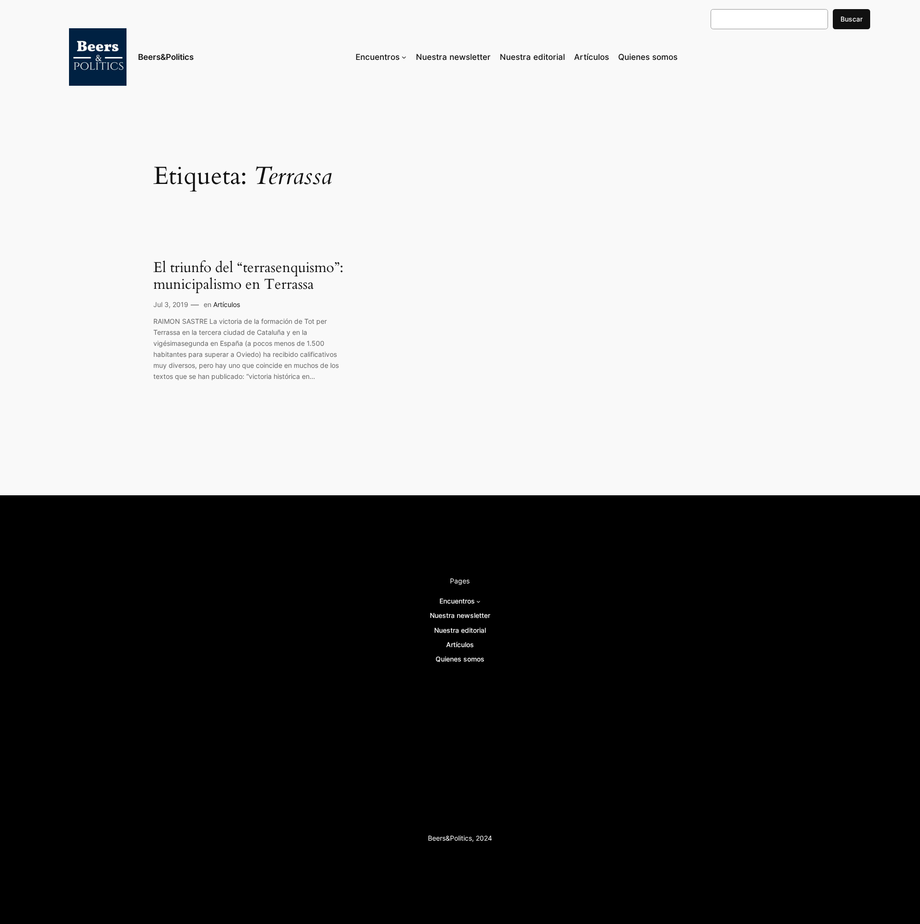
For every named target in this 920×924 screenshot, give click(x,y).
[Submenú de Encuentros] (404, 57)
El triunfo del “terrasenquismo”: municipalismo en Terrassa (248, 277)
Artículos (226, 304)
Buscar (851, 19)
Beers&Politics (166, 57)
